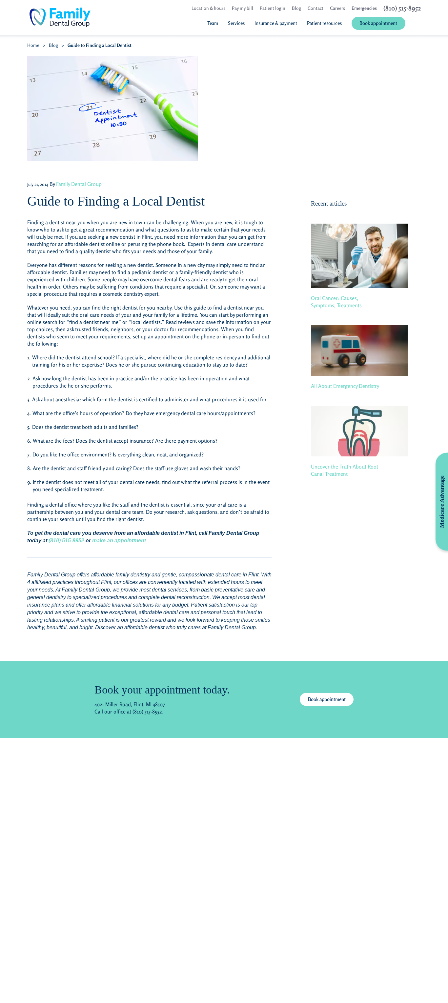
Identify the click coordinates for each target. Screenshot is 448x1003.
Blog (53, 45)
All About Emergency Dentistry (345, 386)
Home (33, 45)
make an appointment (119, 540)
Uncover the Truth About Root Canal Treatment (344, 470)
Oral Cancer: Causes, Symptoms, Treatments (336, 302)
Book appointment (327, 699)
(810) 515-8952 (66, 540)
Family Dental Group (79, 184)
